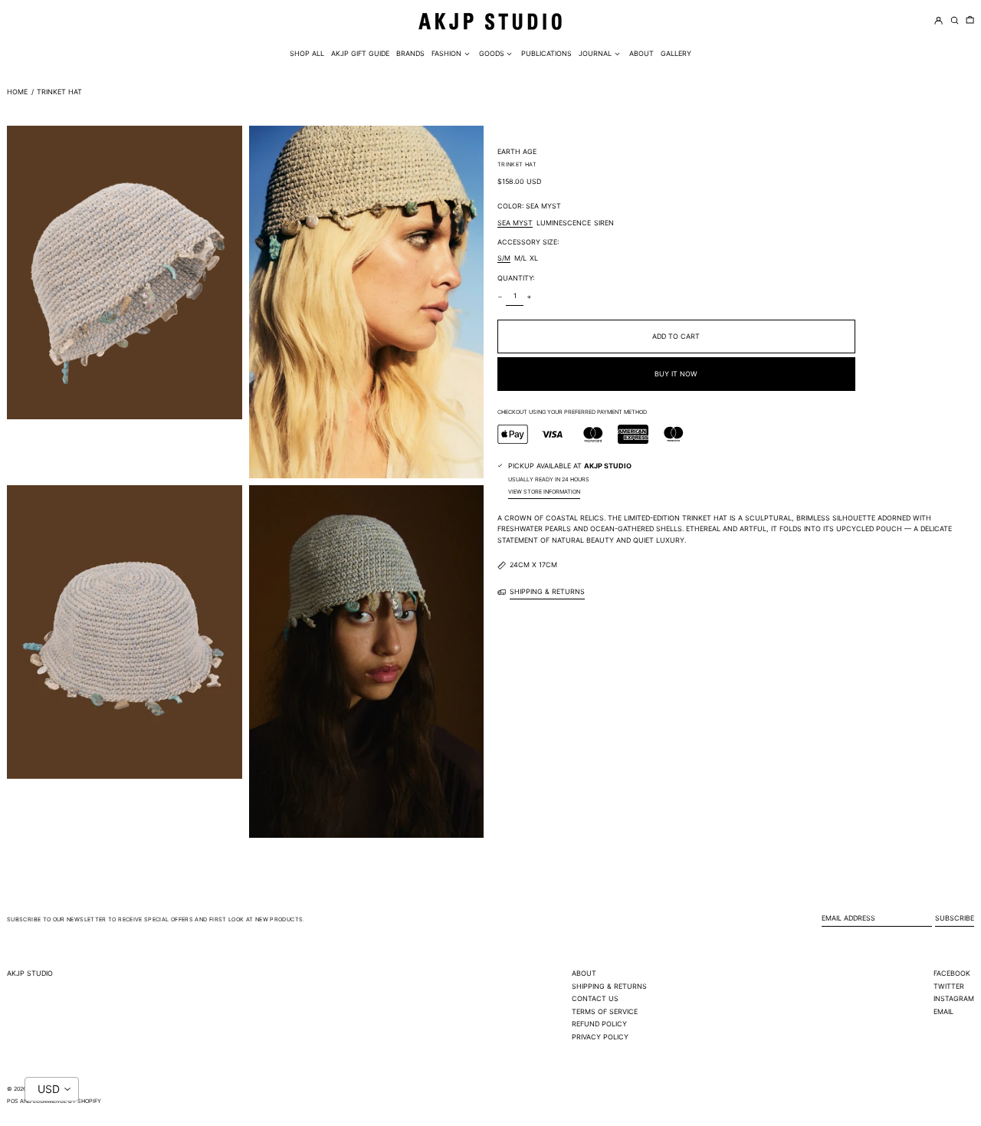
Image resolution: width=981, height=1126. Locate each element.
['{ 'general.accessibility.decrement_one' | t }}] (500, 297)
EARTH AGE (516, 151)
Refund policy (599, 1023)
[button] (970, 21)
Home (17, 91)
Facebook (951, 973)
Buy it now (676, 373)
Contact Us (595, 998)
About (584, 973)
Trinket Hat (59, 91)
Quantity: (515, 278)
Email (943, 1011)
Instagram (953, 998)
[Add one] (529, 297)
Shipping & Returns (609, 986)
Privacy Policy (600, 1036)
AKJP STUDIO (30, 973)
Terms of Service (605, 1011)
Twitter (948, 986)
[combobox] (52, 1089)
